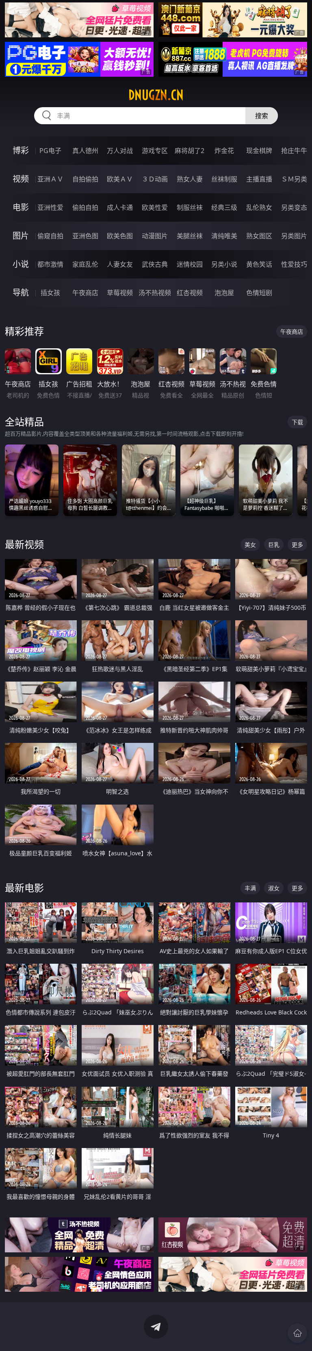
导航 (21, 292)
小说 (21, 264)
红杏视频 (190, 292)
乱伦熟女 (259, 207)
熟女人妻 (190, 179)
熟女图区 (259, 235)
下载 (297, 422)
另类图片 (294, 235)
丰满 (250, 888)
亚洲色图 (85, 235)
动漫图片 (155, 235)
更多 (297, 544)
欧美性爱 (155, 207)
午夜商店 (85, 292)
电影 (21, 207)
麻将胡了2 (189, 150)
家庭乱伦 (85, 264)
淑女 (274, 888)
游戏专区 (155, 150)
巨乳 (274, 544)
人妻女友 (120, 264)
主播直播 (259, 179)
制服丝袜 (190, 207)
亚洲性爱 (50, 207)
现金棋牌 (259, 150)
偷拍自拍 (85, 207)
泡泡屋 (224, 292)
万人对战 (120, 150)
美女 (250, 544)
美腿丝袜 (190, 235)
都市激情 (50, 264)
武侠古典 (155, 264)
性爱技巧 (294, 264)
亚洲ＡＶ (50, 179)
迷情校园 (190, 264)
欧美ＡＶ (120, 179)
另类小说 (224, 264)
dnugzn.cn (156, 95)
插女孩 (50, 292)
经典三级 (224, 207)
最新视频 (24, 544)
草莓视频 (120, 292)
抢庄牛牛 (294, 150)
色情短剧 (259, 292)
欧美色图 (120, 235)
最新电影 (24, 887)
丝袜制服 (224, 179)
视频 (21, 178)
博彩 (21, 150)
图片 (21, 235)
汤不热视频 (155, 292)
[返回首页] (297, 1333)
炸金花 (224, 150)
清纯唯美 (224, 235)
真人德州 (85, 150)
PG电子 (50, 150)
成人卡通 (120, 207)
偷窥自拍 (50, 235)
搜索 (261, 115)
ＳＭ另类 (294, 179)
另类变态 (294, 207)
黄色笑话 (259, 264)
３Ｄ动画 (155, 179)
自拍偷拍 (85, 179)
